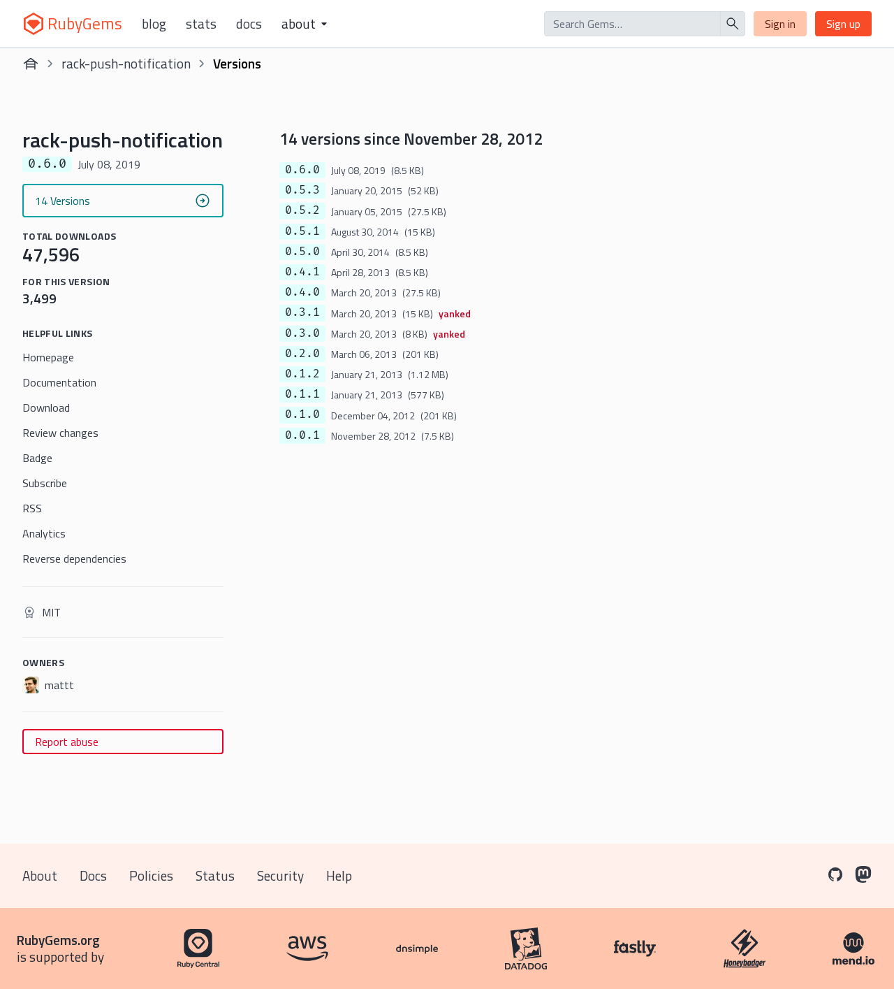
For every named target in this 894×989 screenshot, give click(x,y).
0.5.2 (302, 210)
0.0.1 (302, 435)
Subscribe (44, 483)
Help (339, 875)
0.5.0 (302, 252)
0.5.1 (302, 231)
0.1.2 (302, 374)
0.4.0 (302, 292)
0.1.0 (302, 414)
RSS (32, 508)
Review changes (60, 432)
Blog (154, 24)
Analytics (44, 533)
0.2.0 (302, 354)
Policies (151, 875)
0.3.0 (302, 333)
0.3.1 (302, 312)
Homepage (48, 357)
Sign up (843, 23)
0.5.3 (302, 190)
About (39, 875)
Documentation (59, 382)
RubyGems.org (58, 940)
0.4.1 (302, 272)
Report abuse (66, 741)
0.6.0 (302, 170)
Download (46, 407)
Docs (249, 24)
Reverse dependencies (74, 558)
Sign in (780, 23)
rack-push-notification (126, 63)
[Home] (31, 63)
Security (280, 875)
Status (215, 875)
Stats (201, 24)
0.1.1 (302, 394)
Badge (37, 457)
